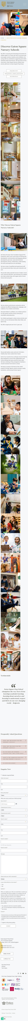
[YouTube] (23, 973)
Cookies (13, 1013)
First (2, 784)
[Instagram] (20, 973)
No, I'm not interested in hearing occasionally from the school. (13, 908)
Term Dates (4, 968)
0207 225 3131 (8, 945)
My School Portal (6, 964)
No (2, 886)
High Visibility (18, 976)
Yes (2, 884)
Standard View (10, 976)
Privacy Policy (8, 1013)
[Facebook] (18, 973)
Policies (3, 966)
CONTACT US (7, 958)
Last (2, 789)
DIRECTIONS (7, 953)
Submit (8, 926)
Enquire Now (14, 70)
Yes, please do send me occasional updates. (11, 906)
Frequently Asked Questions (14, 73)
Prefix (2, 824)
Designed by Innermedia (7, 1016)
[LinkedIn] (25, 973)
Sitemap (3, 1013)
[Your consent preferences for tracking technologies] (5, 1018)
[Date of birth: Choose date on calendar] (16, 804)
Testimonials (14, 76)
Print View (4, 976)
